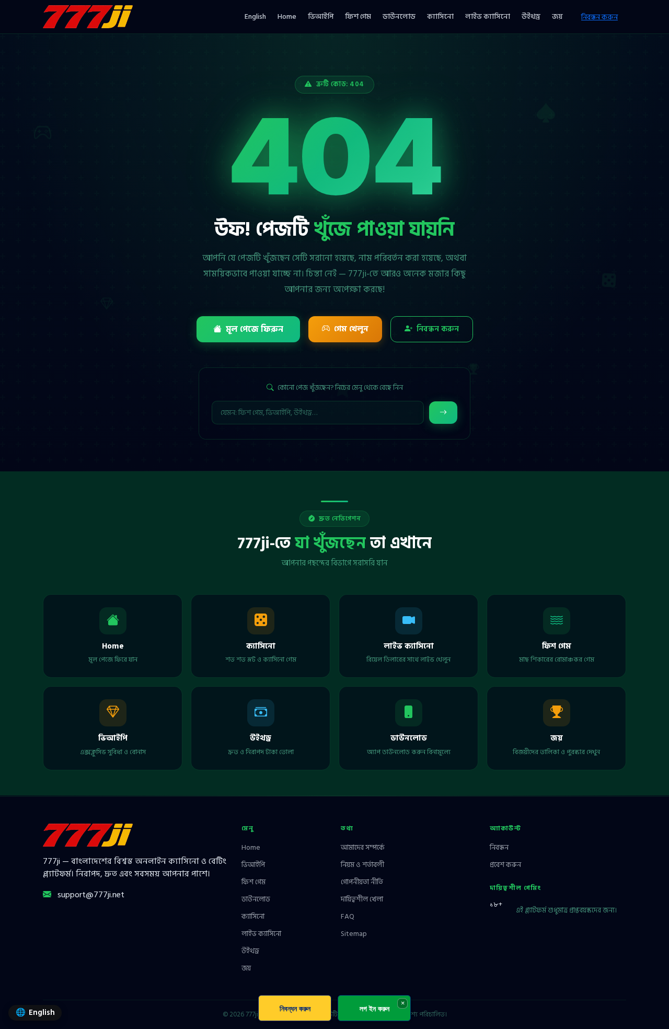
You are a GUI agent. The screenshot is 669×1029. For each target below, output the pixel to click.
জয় (557, 16)
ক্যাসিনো (440, 16)
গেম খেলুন (351, 329)
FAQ (347, 916)
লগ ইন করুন (374, 1008)
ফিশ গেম (358, 16)
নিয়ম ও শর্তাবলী (362, 865)
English (255, 16)
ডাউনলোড (399, 16)
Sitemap (354, 934)
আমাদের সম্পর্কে (363, 847)
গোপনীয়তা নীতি (362, 882)
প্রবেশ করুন (505, 865)
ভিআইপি (320, 16)
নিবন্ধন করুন (599, 17)
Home (287, 16)
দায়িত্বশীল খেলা (362, 899)
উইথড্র (531, 16)
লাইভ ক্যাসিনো (487, 16)
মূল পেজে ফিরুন (254, 329)
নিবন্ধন (499, 847)
